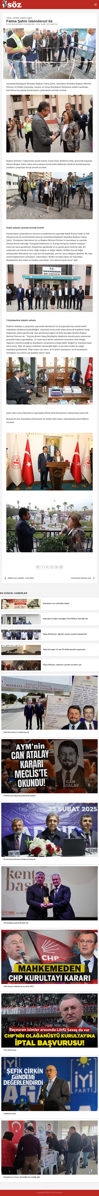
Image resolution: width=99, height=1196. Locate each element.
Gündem (16, 18)
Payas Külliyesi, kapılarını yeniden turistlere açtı (62, 665)
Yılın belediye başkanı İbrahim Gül (15, 923)
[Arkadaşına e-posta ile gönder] (52, 567)
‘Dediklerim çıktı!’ (9, 1113)
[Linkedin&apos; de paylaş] (61, 567)
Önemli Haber (26, 18)
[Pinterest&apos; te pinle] (56, 567)
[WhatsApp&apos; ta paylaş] (38, 567)
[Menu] (95, 4)
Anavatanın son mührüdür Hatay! (56, 603)
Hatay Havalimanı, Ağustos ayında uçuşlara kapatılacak (65, 634)
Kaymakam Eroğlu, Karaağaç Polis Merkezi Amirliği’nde (65, 619)
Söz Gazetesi (52, 24)
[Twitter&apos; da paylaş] (47, 567)
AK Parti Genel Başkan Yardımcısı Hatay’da (19, 859)
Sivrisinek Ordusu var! (81, 578)
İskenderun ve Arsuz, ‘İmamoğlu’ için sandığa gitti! (21, 1177)
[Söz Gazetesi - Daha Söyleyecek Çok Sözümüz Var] (15, 4)
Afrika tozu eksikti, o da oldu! (20, 578)
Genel (9, 18)
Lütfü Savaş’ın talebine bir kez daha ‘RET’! (18, 986)
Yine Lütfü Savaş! (9, 1050)
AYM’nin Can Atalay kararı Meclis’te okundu (19, 796)
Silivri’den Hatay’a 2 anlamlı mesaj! (16, 732)
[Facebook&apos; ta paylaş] (42, 567)
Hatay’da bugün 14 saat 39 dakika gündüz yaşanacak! (64, 649)
